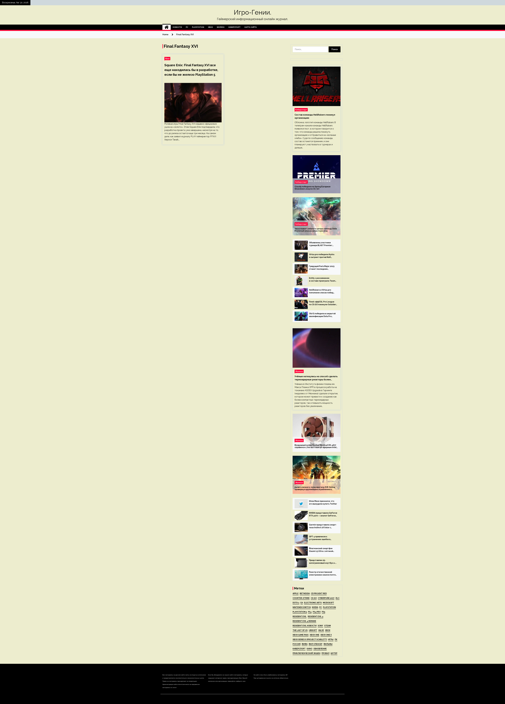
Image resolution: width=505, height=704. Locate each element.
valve (321, 630)
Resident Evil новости (305, 626)
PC (187, 27)
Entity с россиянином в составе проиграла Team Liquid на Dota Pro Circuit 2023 (322, 279)
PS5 (323, 612)
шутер (334, 653)
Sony (320, 626)
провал (325, 653)
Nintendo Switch (302, 607)
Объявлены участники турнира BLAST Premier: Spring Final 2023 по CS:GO (321, 244)
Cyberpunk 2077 (326, 598)
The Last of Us (300, 630)
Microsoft (328, 603)
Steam (327, 626)
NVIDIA (315, 607)
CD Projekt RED (319, 593)
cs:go (314, 598)
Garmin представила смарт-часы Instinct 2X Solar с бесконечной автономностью (323, 526)
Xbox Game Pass (301, 635)
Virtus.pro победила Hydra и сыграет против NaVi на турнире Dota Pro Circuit (322, 256)
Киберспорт (234, 27)
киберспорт (299, 649)
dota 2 (296, 603)
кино (309, 649)
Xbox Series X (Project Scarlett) (310, 639)
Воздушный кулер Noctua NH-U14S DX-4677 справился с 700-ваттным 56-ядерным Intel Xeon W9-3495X (316, 446)
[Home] (166, 27)
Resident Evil (300, 616)
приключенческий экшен (306, 653)
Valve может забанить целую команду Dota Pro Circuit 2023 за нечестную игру (316, 230)
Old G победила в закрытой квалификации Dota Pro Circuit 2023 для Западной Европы (322, 315)
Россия (297, 644)
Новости (177, 27)
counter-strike (301, 598)
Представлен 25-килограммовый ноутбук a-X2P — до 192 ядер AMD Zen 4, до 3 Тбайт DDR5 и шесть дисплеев (322, 561)
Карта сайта (250, 27)
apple (296, 593)
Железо (220, 27)
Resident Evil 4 (315, 616)
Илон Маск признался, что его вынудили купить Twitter (323, 502)
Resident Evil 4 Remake (304, 621)
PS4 (310, 612)
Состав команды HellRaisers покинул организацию (315, 116)
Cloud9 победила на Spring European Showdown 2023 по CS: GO (312, 188)
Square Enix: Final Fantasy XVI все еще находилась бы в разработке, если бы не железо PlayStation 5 (191, 69)
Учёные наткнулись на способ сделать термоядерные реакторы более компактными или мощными (316, 378)
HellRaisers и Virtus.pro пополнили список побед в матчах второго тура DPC (322, 291)
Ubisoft (313, 630)
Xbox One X (326, 635)
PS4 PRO (317, 612)
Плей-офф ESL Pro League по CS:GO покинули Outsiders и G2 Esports (323, 303)
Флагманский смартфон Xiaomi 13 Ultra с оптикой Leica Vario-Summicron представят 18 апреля (321, 550)
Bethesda (305, 593)
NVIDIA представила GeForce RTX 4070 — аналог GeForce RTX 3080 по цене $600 (323, 514)
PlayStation (198, 27)
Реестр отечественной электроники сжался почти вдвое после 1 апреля (322, 573)
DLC (337, 598)
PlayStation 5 (300, 612)
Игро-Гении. (252, 12)
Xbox (210, 27)
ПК (336, 639)
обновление (320, 649)
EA (302, 603)
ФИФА (304, 644)
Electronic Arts (313, 603)
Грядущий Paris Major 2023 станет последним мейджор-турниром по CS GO (321, 267)
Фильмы (328, 644)
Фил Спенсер (315, 644)
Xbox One (314, 635)
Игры (331, 639)
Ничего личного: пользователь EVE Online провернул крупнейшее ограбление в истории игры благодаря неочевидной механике (315, 488)
